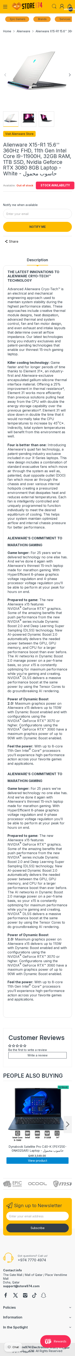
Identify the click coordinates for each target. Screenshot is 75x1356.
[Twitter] (15, 1295)
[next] (68, 1124)
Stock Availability (55, 185)
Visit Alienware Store (19, 134)
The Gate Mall (12, 1275)
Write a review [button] (38, 1055)
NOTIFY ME (37, 227)
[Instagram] (25, 1296)
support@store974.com (21, 1286)
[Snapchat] (43, 1296)
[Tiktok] (34, 1296)
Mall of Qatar (33, 1275)
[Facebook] (5, 1296)
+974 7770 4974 (32, 1260)
